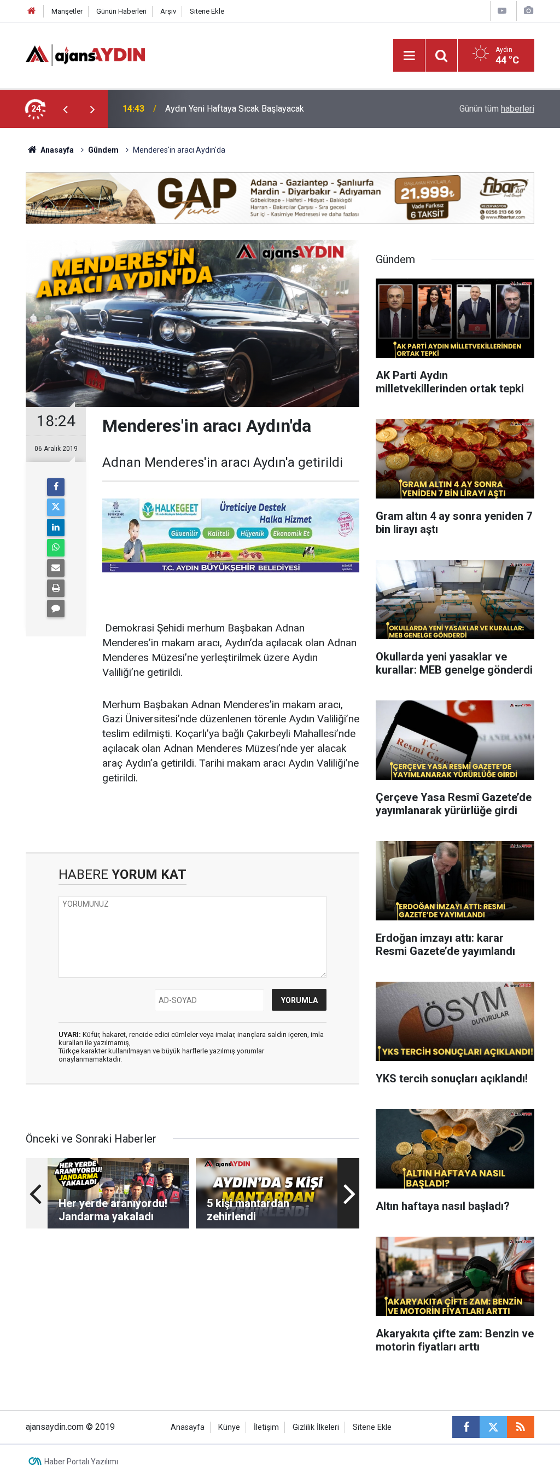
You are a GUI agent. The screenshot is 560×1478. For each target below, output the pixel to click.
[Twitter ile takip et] (493, 1427)
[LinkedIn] (56, 527)
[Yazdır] (56, 588)
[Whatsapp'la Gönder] (56, 548)
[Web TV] (502, 10)
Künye (229, 1427)
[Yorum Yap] (56, 608)
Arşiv (168, 11)
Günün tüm (496, 108)
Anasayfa (56, 150)
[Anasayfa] (32, 11)
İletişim (266, 1427)
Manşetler (67, 11)
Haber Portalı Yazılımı (81, 1461)
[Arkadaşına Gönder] (56, 568)
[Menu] (409, 55)
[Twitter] (56, 507)
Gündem (103, 150)
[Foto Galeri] (528, 10)
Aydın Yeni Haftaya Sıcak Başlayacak (234, 108)
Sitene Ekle (207, 11)
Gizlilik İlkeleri (316, 1427)
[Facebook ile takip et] (466, 1427)
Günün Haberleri (121, 11)
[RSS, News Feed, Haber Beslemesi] (520, 1427)
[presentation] (65, 108)
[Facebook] (56, 487)
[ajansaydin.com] (85, 54)
